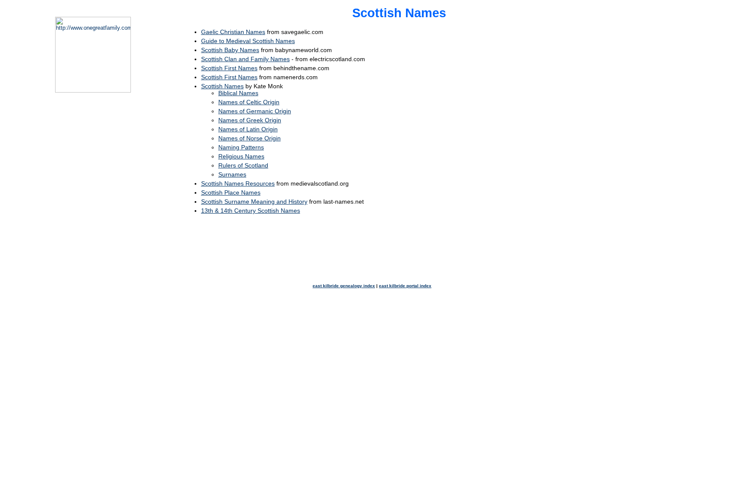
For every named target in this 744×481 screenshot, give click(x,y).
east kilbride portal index (405, 285)
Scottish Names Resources (238, 183)
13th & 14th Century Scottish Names (250, 210)
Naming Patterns (241, 147)
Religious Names (241, 156)
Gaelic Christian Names (233, 31)
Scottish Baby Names (230, 50)
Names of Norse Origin (249, 138)
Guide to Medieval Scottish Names (248, 40)
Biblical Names (238, 93)
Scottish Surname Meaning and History (254, 201)
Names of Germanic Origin (254, 111)
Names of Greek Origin (249, 120)
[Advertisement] (644, 146)
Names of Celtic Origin (248, 102)
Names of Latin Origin (248, 129)
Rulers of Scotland (243, 165)
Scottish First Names (229, 68)
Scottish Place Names (230, 192)
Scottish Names (222, 86)
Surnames (232, 174)
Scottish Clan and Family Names (245, 59)
